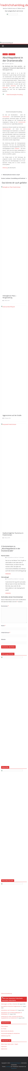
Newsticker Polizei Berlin (9, 1000)
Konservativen (6, 116)
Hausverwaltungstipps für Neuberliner (10, 1033)
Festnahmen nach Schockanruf (8, 1010)
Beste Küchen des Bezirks (7, 1031)
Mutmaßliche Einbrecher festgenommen (11, 1006)
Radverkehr (5, 87)
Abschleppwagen (7, 129)
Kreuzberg (5, 54)
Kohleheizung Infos (5, 1035)
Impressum (4, 1046)
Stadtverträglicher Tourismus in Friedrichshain (13, 534)
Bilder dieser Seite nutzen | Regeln (9, 1044)
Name (3, 625)
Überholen (13, 85)
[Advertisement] (14, 29)
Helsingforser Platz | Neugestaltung (9, 297)
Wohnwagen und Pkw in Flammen (9, 1004)
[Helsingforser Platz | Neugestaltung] (14, 187)
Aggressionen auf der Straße (12, 415)
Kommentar (5, 606)
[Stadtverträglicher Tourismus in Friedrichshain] (14, 424)
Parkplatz (17, 148)
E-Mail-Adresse (5, 632)
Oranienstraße (21, 122)
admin (12, 63)
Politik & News (12, 54)
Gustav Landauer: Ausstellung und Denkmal (13, 178)
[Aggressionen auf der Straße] (14, 307)
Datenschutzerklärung (6, 993)
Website (3, 639)
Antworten (8, 573)
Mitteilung (5, 167)
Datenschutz (4, 1049)
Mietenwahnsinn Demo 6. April (11, 174)
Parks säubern (4, 1026)
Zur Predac (3, 1028)
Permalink (22, 557)
